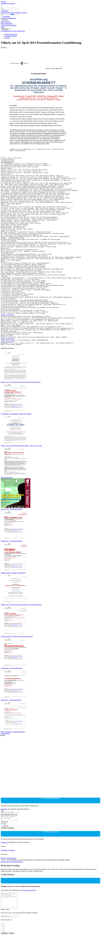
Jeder (5, 824)
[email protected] (7, 315)
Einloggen (4, 809)
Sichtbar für (4, 822)
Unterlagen (4, 3)
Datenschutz (5, 862)
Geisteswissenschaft (11, 34)
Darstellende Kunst (11, 36)
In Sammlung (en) (6, 31)
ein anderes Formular (29, 890)
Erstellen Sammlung (7, 828)
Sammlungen (12, 18)
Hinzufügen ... (6, 29)
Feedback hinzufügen (8, 874)
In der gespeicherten (18, 31)
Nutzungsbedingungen (16, 862)
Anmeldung (4, 11)
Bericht (3, 858)
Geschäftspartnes (11, 858)
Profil (2, 27)
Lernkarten (11, 3)
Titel (2, 811)
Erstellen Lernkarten (21, 12)
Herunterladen (5, 733)
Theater (7, 38)
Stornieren (4, 933)
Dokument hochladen (8, 12)
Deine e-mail (5, 909)
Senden (11, 933)
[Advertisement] (50, 52)
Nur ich (5, 826)
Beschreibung (9, 815)
